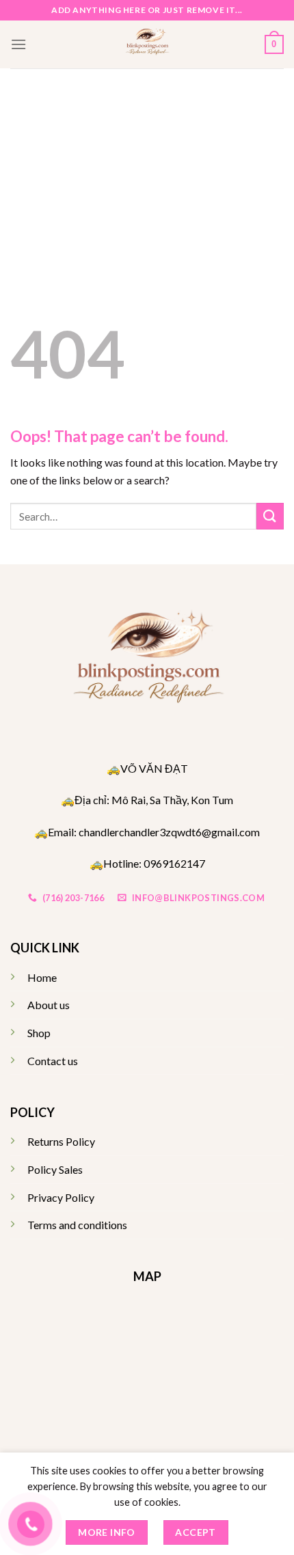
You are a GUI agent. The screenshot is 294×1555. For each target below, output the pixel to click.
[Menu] (18, 44)
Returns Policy (61, 1141)
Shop (39, 1032)
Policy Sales (55, 1169)
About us (48, 1004)
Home (42, 977)
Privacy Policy (60, 1197)
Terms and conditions (77, 1224)
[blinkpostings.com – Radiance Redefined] (147, 44)
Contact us (52, 1060)
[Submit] (270, 516)
